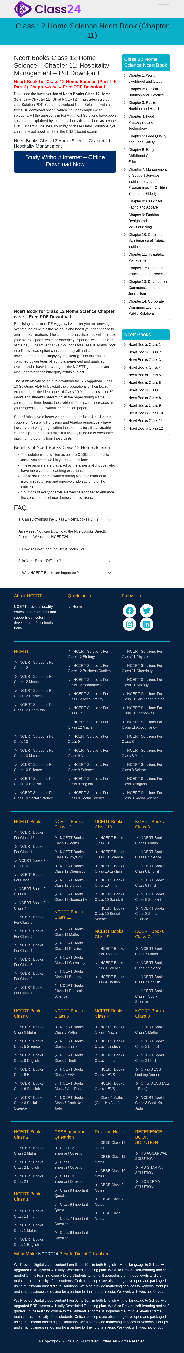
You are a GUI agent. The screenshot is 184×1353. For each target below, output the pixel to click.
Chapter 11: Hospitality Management (146, 257)
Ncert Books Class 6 (144, 383)
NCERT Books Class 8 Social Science (149, 913)
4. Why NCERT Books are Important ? (48, 573)
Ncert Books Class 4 (144, 367)
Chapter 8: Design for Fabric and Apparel (145, 204)
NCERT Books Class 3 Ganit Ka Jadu (149, 1103)
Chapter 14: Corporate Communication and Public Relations (146, 307)
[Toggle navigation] (164, 8)
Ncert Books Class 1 (144, 344)
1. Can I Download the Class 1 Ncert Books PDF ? (58, 519)
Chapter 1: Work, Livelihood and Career (146, 78)
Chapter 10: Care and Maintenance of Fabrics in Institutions (148, 241)
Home (77, 607)
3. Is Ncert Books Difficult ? (39, 561)
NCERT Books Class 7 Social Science (149, 996)
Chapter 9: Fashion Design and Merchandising (143, 221)
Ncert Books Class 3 (144, 360)
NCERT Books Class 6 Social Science (28, 1103)
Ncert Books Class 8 (144, 398)
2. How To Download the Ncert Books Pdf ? (52, 549)
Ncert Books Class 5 (144, 375)
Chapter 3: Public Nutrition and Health (144, 106)
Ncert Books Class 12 (145, 428)
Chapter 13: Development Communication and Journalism (148, 288)
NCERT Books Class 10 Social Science (109, 913)
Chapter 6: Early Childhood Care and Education (144, 156)
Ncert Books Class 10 (145, 413)
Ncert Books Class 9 (144, 405)
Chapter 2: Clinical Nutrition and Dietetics (146, 92)
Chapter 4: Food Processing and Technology (141, 122)
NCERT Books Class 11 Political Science (69, 991)
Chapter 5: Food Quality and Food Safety (147, 139)
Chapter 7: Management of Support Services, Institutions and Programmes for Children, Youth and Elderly (148, 182)
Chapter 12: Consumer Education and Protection (148, 271)
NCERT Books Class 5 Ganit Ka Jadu (69, 1103)
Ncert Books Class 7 (144, 390)
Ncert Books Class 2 (144, 352)
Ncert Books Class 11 (145, 421)
